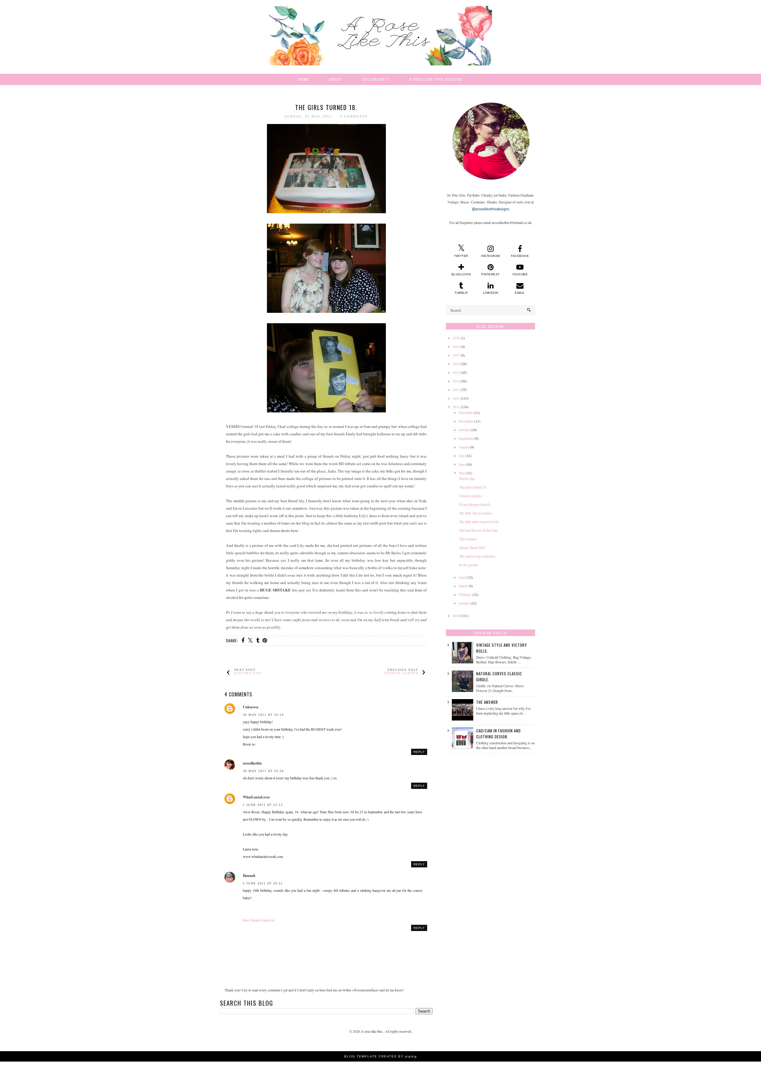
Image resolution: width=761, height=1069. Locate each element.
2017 (456, 355)
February (465, 594)
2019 (456, 337)
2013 (456, 389)
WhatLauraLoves (256, 797)
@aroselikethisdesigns (490, 209)
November (466, 421)
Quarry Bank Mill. (472, 547)
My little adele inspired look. (479, 521)
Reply (419, 752)
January (464, 603)
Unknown (250, 706)
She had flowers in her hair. (478, 530)
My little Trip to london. (476, 513)
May (462, 472)
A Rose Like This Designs (436, 79)
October (464, 429)
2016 (456, 363)
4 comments (354, 116)
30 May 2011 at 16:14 (263, 714)
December (466, 412)
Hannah (249, 875)
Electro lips (248, 673)
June (462, 464)
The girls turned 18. (473, 487)
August (464, 447)
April (462, 577)
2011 (456, 406)
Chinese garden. (470, 495)
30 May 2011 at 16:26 (263, 771)
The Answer (487, 702)
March (463, 585)
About (335, 79)
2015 (456, 372)
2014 (456, 381)
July (462, 455)
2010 (456, 615)
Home (303, 79)
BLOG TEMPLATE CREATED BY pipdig (380, 1056)
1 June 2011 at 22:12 (263, 804)
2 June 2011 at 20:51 (263, 883)
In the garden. (469, 564)
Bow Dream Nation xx (259, 920)
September (466, 438)
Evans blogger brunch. (475, 504)
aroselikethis (252, 763)
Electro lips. (467, 478)
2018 (456, 346)
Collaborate (375, 79)
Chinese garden (401, 673)
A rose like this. (372, 1031)
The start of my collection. (477, 556)
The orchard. (468, 538)
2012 (456, 398)
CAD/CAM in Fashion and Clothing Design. (498, 734)
